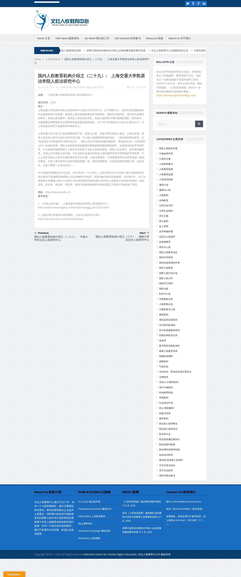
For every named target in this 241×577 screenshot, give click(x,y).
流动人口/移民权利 (168, 382)
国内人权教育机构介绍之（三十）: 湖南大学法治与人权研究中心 (122, 238)
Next (143, 233)
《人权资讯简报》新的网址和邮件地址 (141, 501)
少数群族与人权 (167, 309)
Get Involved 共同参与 (128, 38)
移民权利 (163, 418)
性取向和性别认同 (168, 335)
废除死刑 (163, 314)
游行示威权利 (166, 387)
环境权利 (163, 397)
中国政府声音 (166, 153)
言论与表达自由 (167, 465)
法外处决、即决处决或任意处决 (175, 371)
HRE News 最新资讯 (67, 38)
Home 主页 (43, 38)
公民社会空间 (166, 205)
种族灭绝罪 (165, 413)
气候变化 (163, 366)
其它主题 (163, 215)
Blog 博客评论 (85, 523)
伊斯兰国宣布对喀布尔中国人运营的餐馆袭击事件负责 (99, 50)
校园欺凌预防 (166, 356)
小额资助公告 (166, 304)
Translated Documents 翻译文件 (95, 508)
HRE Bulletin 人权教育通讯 (91, 516)
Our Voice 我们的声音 (89, 501)
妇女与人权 (165, 293)
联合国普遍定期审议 (169, 439)
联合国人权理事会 (168, 423)
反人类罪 (163, 226)
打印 (132, 87)
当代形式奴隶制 (167, 325)
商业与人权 (165, 247)
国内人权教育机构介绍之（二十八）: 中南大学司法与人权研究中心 (61, 238)
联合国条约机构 (167, 444)
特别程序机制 (166, 392)
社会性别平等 (166, 402)
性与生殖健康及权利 (169, 330)
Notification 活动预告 (89, 538)
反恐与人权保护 (167, 236)
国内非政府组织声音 (169, 262)
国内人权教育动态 (168, 252)
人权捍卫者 (165, 158)
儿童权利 (163, 195)
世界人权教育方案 (168, 148)
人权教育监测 (166, 174)
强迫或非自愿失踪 (168, 319)
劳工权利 (163, 221)
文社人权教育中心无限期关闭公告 (153, 50)
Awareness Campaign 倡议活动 (94, 530)
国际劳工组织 (166, 283)
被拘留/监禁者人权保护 (171, 459)
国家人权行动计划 (168, 273)
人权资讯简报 (166, 179)
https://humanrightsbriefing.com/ (176, 95)
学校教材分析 (166, 299)
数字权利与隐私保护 (169, 345)
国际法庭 (163, 288)
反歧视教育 (165, 241)
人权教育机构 (65, 87)
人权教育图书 (166, 163)
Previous (43, 233)
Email (143, 87)
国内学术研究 (79, 87)
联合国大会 (165, 434)
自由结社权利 (166, 454)
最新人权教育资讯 (94, 87)
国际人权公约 (166, 278)
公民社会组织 (166, 210)
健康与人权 (165, 189)
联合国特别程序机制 (169, 449)
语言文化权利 (166, 470)
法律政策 (163, 376)
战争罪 (162, 340)
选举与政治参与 (167, 475)
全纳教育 (163, 200)
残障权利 (163, 361)
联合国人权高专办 (168, 428)
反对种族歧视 (166, 231)
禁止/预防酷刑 (166, 408)
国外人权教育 (166, 267)
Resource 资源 (154, 38)
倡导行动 (163, 184)
